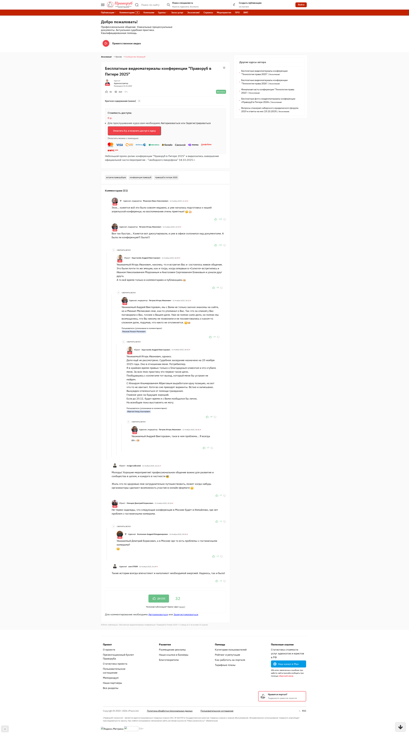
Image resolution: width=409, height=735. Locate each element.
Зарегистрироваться (198, 123)
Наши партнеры (112, 682)
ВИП (245, 12)
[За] (215, 219)
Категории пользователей (231, 649)
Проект (107, 644)
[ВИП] (115, 200)
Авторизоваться (170, 123)
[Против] (224, 219)
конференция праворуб (140, 177)
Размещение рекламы (172, 649)
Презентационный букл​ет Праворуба (118, 656)
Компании (148, 12)
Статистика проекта (115, 663)
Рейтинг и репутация (227, 654)
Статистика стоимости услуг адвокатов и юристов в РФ (287, 653)
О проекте (109, 649)
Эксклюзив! (193, 12)
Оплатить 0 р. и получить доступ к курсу (134, 130)
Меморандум (111, 677)
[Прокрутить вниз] (400, 727)
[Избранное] (224, 67)
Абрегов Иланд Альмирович (138, 411)
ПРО (237, 12)
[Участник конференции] (120, 201)
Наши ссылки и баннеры (173, 654)
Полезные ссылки (282, 644)
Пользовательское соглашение (114, 670)
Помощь (220, 644)
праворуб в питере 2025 (166, 177)
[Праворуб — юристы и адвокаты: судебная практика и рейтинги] (120, 5)
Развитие (165, 644)
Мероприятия (224, 12)
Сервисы (208, 12)
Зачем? (182, 607)
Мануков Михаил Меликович (134, 331)
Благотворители (169, 659)
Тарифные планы (225, 665)
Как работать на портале (230, 659)
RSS (304, 710)
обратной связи (286, 676)
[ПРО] (120, 257)
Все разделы (110, 688)
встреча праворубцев (116, 177)
